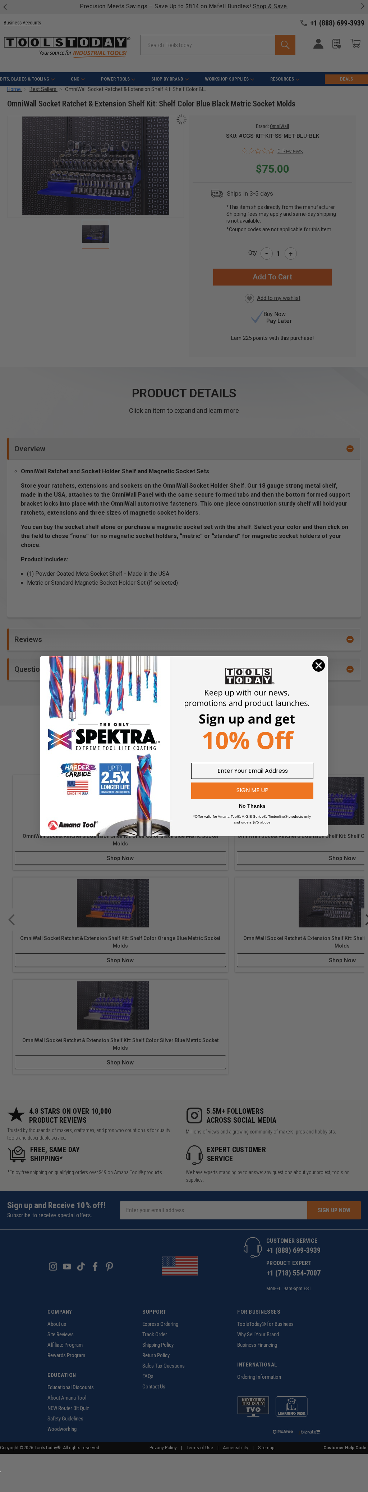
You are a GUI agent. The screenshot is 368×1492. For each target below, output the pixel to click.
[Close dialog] (318, 665)
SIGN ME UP (252, 790)
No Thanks (252, 806)
